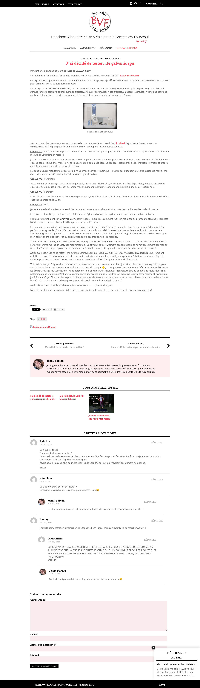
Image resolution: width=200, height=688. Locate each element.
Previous (26, 402)
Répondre (157, 443)
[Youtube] (135, 3)
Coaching (88, 47)
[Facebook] (140, 3)
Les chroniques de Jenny (104, 58)
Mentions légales (46, 685)
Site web (34, 655)
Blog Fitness (127, 47)
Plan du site (86, 685)
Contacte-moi (68, 685)
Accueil (69, 47)
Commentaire (37, 599)
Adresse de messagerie (43, 644)
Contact (58, 4)
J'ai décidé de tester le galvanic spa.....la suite (135, 347)
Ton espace (75, 4)
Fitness (83, 58)
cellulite (42, 319)
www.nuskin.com (129, 75)
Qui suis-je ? (42, 4)
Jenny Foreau (56, 500)
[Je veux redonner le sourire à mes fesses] (102, 403)
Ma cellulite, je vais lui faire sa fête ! (64, 347)
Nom (33, 634)
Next (173, 402)
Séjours (106, 47)
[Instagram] (131, 3)
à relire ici (121, 143)
